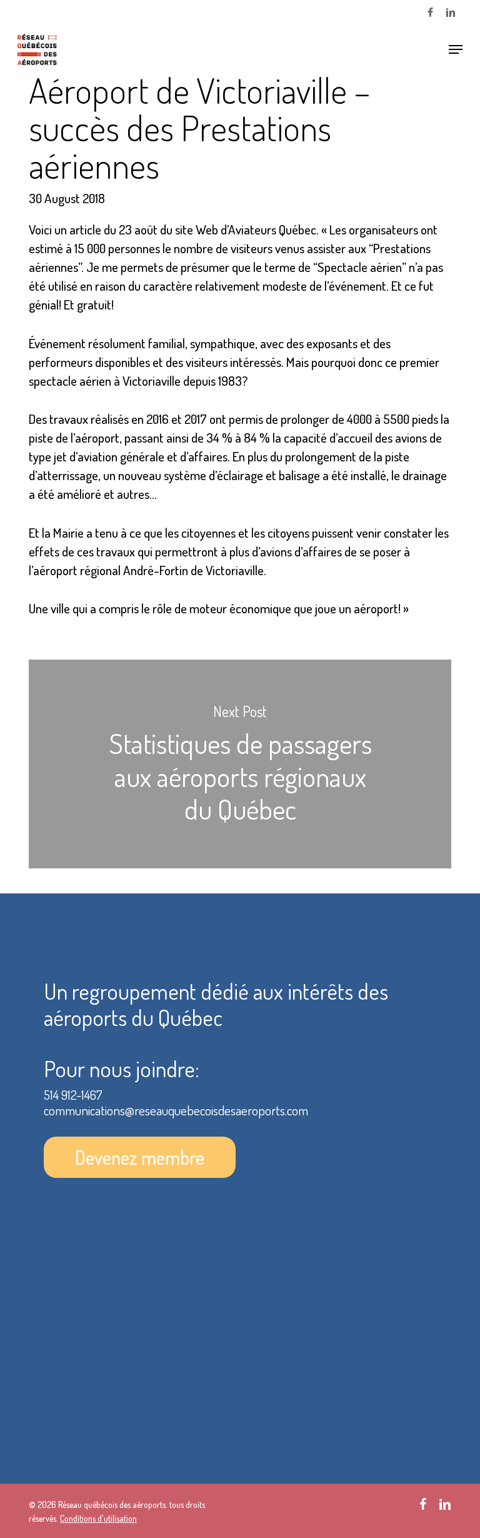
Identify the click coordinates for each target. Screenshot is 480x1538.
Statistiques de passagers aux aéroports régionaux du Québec (240, 764)
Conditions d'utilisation (98, 1518)
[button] (455, 49)
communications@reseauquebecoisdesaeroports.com (176, 1110)
